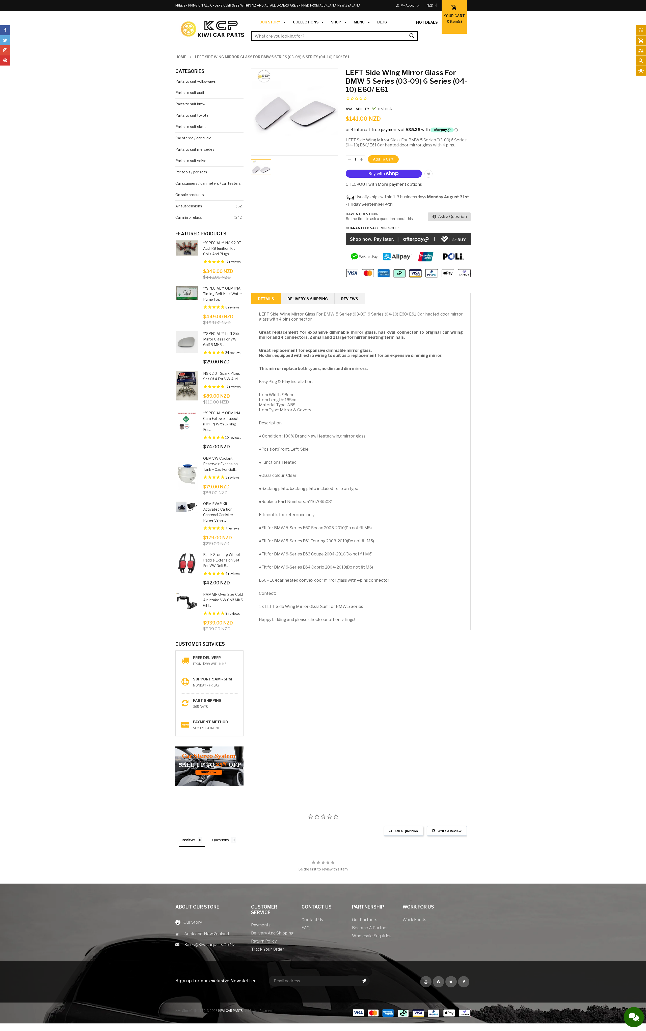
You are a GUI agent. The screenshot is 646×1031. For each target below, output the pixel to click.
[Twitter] (5, 40)
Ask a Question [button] (406, 831)
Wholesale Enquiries (371, 935)
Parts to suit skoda (191, 126)
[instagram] (5, 50)
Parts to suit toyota (191, 115)
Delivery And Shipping (272, 933)
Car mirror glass (188, 217)
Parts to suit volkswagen (196, 81)
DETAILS (266, 299)
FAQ (306, 927)
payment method (210, 722)
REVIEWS (349, 299)
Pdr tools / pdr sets (191, 172)
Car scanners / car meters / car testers (208, 183)
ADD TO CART (379, 1022)
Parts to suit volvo (190, 161)
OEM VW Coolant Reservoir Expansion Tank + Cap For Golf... (220, 464)
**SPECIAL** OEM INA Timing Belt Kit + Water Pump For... (222, 293)
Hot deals (427, 22)
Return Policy (264, 941)
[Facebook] (5, 30)
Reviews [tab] (188, 839)
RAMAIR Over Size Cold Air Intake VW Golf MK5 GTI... (223, 600)
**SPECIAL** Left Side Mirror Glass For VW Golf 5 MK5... (221, 339)
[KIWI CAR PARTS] (411, 1013)
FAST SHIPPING (207, 700)
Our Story (191, 922)
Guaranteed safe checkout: (372, 228)
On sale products (189, 195)
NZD (436, 5)
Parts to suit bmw (190, 104)
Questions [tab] (220, 839)
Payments (261, 925)
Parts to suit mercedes (194, 149)
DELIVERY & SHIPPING (307, 299)
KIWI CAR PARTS (231, 1011)
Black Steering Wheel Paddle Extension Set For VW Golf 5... (221, 560)
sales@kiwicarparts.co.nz (209, 944)
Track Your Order (267, 949)
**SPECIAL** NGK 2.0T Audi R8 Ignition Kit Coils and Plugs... (222, 248)
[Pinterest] (5, 60)
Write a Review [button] (450, 831)
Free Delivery (207, 657)
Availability (357, 109)
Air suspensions (188, 206)
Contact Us (312, 919)
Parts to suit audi (189, 92)
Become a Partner (370, 927)
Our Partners (364, 919)
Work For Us (414, 919)
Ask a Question (452, 216)
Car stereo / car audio (193, 138)
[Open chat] (634, 1017)
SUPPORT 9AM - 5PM (212, 679)
